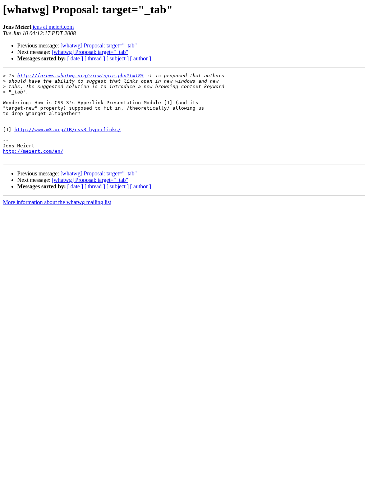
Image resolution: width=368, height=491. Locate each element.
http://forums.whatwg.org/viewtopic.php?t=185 (80, 75)
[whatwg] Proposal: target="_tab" (98, 45)
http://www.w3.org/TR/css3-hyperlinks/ (67, 129)
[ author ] (140, 58)
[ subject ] (117, 58)
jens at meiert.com (53, 27)
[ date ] (75, 58)
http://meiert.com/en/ (33, 151)
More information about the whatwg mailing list (57, 202)
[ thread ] (94, 58)
